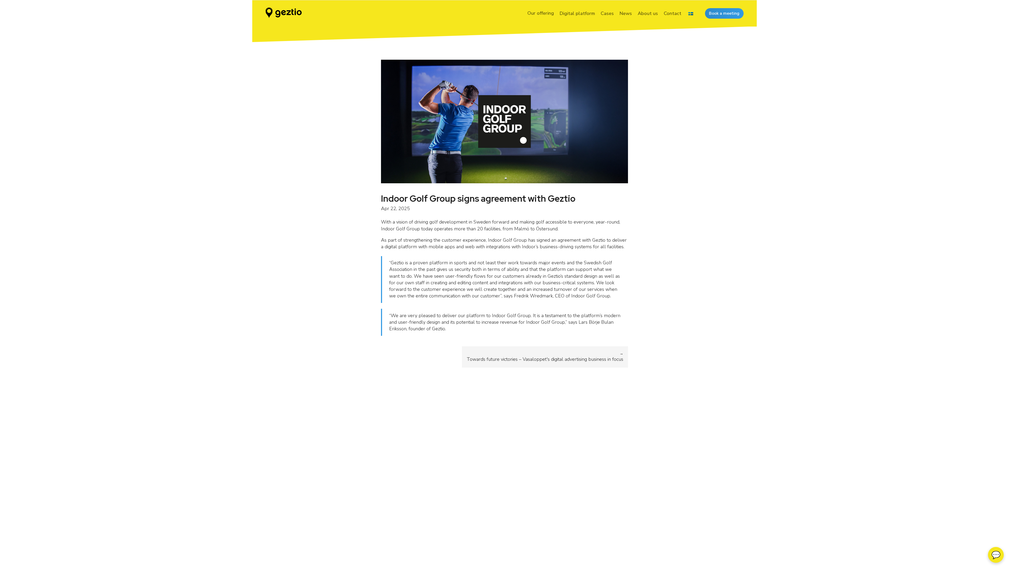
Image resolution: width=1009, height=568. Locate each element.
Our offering (540, 13)
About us (648, 13)
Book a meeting (724, 13)
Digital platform (577, 13)
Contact (672, 13)
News (626, 13)
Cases (607, 13)
